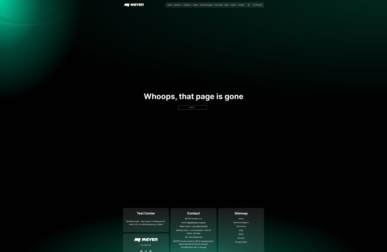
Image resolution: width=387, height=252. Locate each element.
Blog (226, 5)
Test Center (219, 5)
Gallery (195, 5)
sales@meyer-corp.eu (196, 222)
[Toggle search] (249, 5)
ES (261, 5)
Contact (241, 5)
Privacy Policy (241, 242)
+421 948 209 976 (199, 226)
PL (254, 5)
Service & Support (206, 5)
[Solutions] (181, 5)
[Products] (191, 5)
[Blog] (228, 5)
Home (170, 5)
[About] (236, 5)
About (233, 5)
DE (257, 5)
